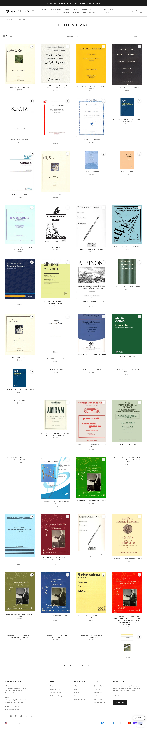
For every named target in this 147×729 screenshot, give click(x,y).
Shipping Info (98, 692)
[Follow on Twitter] (11, 716)
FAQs (95, 696)
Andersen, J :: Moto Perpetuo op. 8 (127, 559)
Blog (75, 689)
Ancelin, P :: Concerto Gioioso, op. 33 (91, 446)
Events (76, 13)
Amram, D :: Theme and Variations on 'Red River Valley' (55, 434)
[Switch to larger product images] (4, 36)
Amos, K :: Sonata (19, 400)
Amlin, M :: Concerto (127, 356)
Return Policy (98, 699)
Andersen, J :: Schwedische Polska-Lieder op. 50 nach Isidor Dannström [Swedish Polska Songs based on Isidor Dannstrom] (127, 620)
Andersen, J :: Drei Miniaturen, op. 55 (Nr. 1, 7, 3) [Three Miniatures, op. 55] (127, 459)
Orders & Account (99, 686)
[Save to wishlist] (32, 46)
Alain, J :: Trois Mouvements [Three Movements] (20, 248)
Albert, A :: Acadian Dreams (20, 302)
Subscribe (120, 702)
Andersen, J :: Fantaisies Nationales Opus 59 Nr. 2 (19, 561)
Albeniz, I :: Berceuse (55, 247)
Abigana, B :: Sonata (19, 140)
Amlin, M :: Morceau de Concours (20, 389)
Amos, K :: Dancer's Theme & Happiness (127, 370)
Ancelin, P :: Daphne (127, 444)
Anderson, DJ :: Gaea (127, 655)
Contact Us (97, 689)
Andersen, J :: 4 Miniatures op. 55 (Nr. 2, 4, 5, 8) (20, 458)
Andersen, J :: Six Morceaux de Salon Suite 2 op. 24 (20, 636)
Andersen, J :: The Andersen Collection (56, 636)
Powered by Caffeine (78, 723)
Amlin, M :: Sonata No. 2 (91, 369)
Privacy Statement (80, 699)
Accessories (100, 10)
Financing (53, 686)
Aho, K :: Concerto (91, 172)
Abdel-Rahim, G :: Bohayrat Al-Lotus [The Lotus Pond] (55, 86)
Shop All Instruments (51, 10)
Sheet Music (86, 10)
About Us (105, 13)
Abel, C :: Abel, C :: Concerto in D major (91, 87)
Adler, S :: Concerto (91, 140)
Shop (12, 19)
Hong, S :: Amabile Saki (19, 357)
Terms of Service (99, 702)
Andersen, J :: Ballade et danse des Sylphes (55, 503)
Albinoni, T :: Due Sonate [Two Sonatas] (91, 303)
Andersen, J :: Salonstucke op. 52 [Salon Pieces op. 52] (55, 617)
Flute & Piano (21, 19)
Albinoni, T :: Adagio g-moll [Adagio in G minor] (56, 302)
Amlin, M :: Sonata (55, 369)
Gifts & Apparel (117, 10)
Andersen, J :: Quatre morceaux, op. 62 (20, 615)
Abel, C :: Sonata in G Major (127, 87)
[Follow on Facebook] (6, 716)
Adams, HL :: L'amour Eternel (55, 141)
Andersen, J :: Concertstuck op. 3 (91, 501)
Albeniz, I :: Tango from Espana (127, 246)
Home (6, 19)
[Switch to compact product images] (11, 36)
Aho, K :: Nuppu (127, 172)
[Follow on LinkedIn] (32, 716)
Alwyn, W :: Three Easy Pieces (127, 287)
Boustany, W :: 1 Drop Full (20, 87)
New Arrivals (71, 10)
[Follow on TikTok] (27, 716)
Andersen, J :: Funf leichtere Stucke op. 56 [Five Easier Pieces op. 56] (56, 560)
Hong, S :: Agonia (55, 194)
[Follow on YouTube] (21, 716)
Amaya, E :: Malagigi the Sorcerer (91, 354)
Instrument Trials (55, 689)
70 (82, 665)
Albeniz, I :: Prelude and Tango (91, 249)
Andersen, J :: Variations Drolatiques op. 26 (91, 636)
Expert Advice (62, 13)
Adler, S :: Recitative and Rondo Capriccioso (127, 120)
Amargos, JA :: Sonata (55, 359)
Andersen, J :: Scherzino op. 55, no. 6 (91, 616)
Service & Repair (90, 13)
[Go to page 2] (89, 665)
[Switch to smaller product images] (7, 36)
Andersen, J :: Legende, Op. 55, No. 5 (91, 554)
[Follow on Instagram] (16, 716)
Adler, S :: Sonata (19, 194)
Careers (76, 696)
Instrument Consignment (58, 696)
